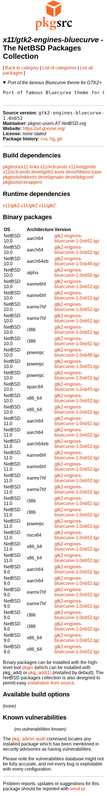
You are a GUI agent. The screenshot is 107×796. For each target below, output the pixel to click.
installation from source (50, 682)
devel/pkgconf (79, 177)
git (59, 138)
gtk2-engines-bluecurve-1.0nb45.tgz (77, 387)
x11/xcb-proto (53, 166)
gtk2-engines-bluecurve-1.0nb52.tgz (77, 238)
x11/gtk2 (11, 205)
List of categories (59, 67)
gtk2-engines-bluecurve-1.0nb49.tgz (77, 261)
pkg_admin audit (29, 738)
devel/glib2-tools (47, 171)
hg (52, 138)
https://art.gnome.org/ (44, 128)
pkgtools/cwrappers (22, 182)
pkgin (27, 667)
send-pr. (78, 788)
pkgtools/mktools (20, 177)
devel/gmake (51, 177)
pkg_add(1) (39, 672)
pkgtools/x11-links (21, 166)
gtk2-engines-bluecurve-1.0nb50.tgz (77, 273)
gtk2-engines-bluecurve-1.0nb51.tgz (77, 364)
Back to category (22, 67)
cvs (44, 138)
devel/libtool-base (84, 171)
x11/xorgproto (82, 166)
